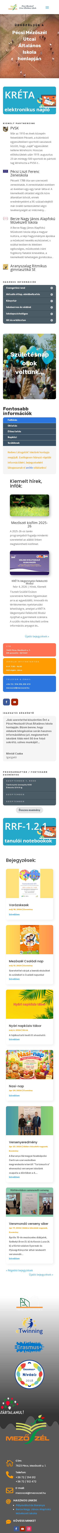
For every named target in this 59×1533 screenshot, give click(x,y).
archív (29, 467)
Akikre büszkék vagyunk (35, 1146)
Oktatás (12, 425)
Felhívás (12, 420)
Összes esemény (29, 810)
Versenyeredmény (23, 1142)
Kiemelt (41, 586)
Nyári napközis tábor (25, 1026)
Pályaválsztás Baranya (30, 1505)
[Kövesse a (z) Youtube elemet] (14, 702)
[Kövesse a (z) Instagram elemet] (28, 1528)
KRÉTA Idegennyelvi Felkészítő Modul (30, 582)
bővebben (14, 914)
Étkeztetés (14, 431)
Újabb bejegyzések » (37, 636)
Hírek (33, 586)
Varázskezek (19, 905)
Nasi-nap (16, 1086)
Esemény (28, 909)
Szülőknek (14, 443)
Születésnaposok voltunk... (29, 363)
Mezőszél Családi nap (26, 961)
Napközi (12, 437)
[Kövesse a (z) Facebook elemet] (6, 702)
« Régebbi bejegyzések (19, 1270)
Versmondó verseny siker (28, 1223)
